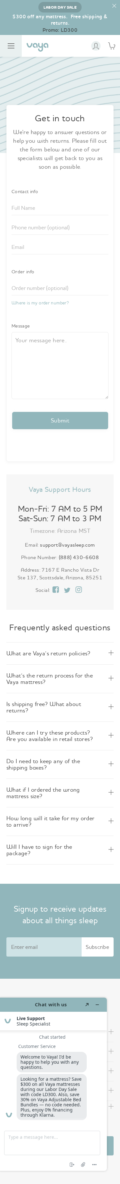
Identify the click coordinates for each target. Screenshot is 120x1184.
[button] (114, 6)
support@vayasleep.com (67, 544)
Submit (60, 420)
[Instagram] (79, 590)
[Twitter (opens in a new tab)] (67, 591)
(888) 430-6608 (79, 557)
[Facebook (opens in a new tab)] (55, 590)
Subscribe (97, 946)
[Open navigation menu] (11, 46)
